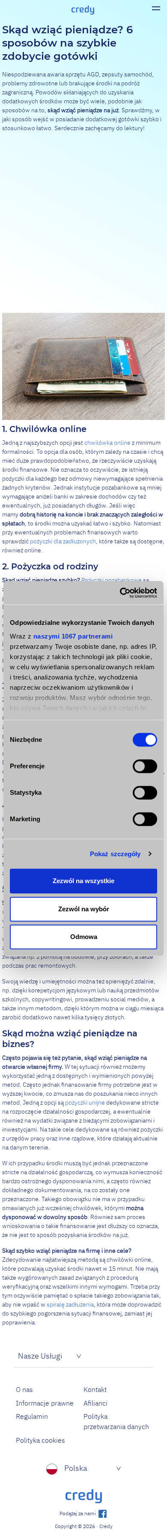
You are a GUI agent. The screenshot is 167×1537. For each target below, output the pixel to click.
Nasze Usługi (40, 1356)
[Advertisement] (83, 223)
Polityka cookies (40, 1440)
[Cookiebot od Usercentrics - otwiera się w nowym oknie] (120, 592)
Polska (75, 1468)
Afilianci (95, 1403)
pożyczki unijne (85, 1102)
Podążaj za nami (78, 1513)
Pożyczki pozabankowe (111, 580)
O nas (24, 1389)
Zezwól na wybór (83, 909)
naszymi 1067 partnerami (73, 636)
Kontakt (95, 1389)
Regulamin (32, 1416)
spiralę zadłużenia (70, 1304)
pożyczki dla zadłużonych (63, 541)
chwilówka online (107, 442)
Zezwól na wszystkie (83, 880)
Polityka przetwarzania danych (116, 1421)
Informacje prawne (45, 1403)
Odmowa (83, 936)
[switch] (145, 766)
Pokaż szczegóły (115, 853)
